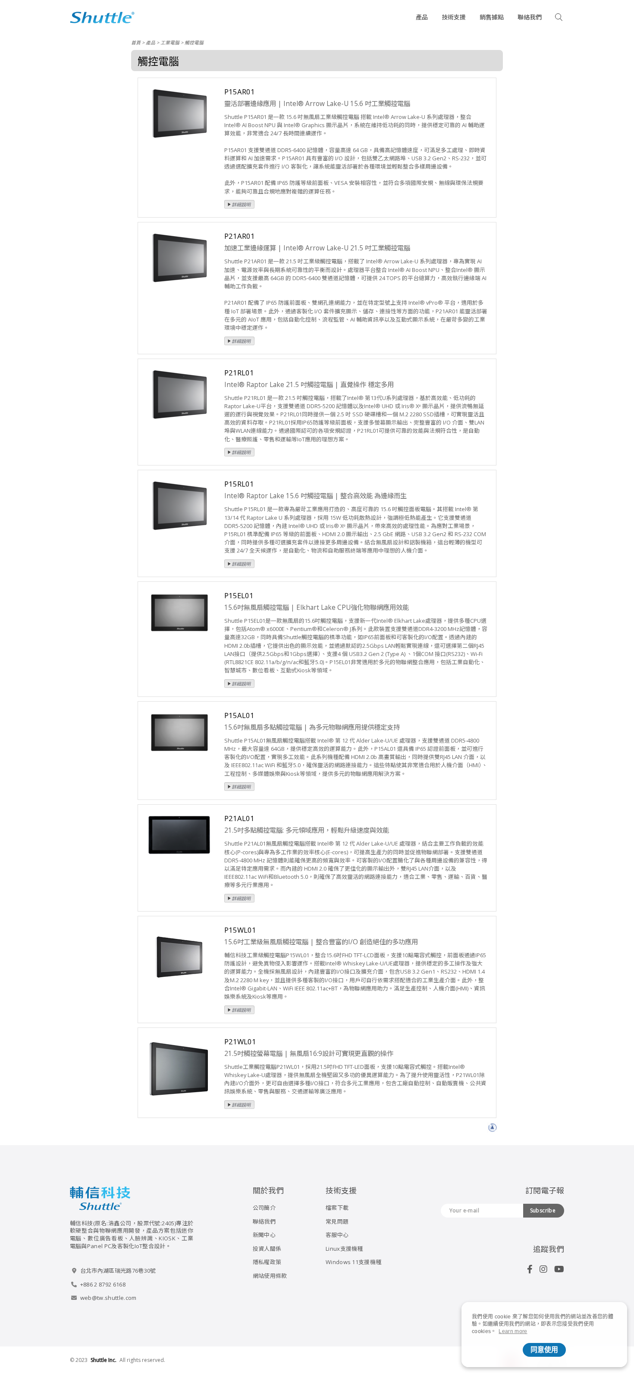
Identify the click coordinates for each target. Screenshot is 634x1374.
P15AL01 (239, 715)
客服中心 (337, 1235)
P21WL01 (240, 1041)
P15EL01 (239, 595)
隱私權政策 (267, 1262)
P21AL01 (239, 818)
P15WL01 (240, 930)
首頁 (136, 42)
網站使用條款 (270, 1276)
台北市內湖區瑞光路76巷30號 (118, 1270)
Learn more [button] (513, 1331)
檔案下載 (337, 1208)
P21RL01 (239, 373)
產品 (422, 17)
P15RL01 (239, 484)
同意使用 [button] (544, 1349)
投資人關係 (267, 1248)
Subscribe (543, 1210)
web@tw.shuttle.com (108, 1298)
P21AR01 (239, 236)
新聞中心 (264, 1235)
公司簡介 (264, 1208)
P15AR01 (239, 92)
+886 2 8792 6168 (103, 1284)
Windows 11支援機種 (353, 1262)
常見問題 (337, 1221)
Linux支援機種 (344, 1248)
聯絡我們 (530, 17)
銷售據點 (492, 17)
